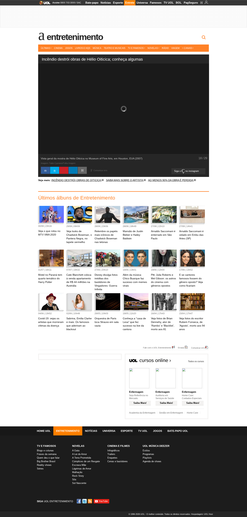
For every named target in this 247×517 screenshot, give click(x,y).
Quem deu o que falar (48, 457)
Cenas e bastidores (117, 461)
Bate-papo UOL (177, 430)
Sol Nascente (79, 483)
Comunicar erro (198, 348)
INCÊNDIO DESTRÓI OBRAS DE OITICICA (76, 180)
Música (97, 48)
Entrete (129, 2)
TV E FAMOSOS (46, 445)
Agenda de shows (152, 461)
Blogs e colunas (45, 450)
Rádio (165, 48)
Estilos (146, 450)
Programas (148, 454)
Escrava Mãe (79, 465)
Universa (142, 2)
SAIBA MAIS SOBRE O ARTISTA (125, 180)
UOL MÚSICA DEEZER (156, 445)
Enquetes (112, 457)
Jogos (69, 48)
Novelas (153, 48)
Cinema (58, 48)
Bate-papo (91, 2)
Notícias (106, 2)
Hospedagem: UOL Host (202, 514)
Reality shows (44, 465)
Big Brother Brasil (46, 461)
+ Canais (187, 48)
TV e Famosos (136, 48)
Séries (40, 468)
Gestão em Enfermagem (171, 413)
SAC (79, 2)
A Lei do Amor (79, 454)
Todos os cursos (196, 361)
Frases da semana (46, 454)
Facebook (79, 501)
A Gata (75, 450)
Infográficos (113, 450)
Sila (74, 479)
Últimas (45, 48)
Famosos (155, 2)
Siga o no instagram (187, 171)
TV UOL (169, 2)
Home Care (192, 413)
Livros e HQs (82, 48)
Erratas (181, 348)
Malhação (77, 472)
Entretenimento (75, 36)
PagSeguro (191, 2)
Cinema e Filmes (118, 445)
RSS (90, 501)
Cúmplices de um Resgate (86, 461)
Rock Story (78, 475)
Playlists (147, 457)
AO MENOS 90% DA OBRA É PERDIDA (171, 180)
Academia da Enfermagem (142, 413)
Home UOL (44, 430)
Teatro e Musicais (114, 48)
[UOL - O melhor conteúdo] (43, 4)
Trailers (111, 454)
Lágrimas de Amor (81, 468)
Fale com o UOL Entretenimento (157, 348)
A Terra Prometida (81, 457)
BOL (179, 2)
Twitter (85, 501)
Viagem (175, 48)
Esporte (118, 2)
